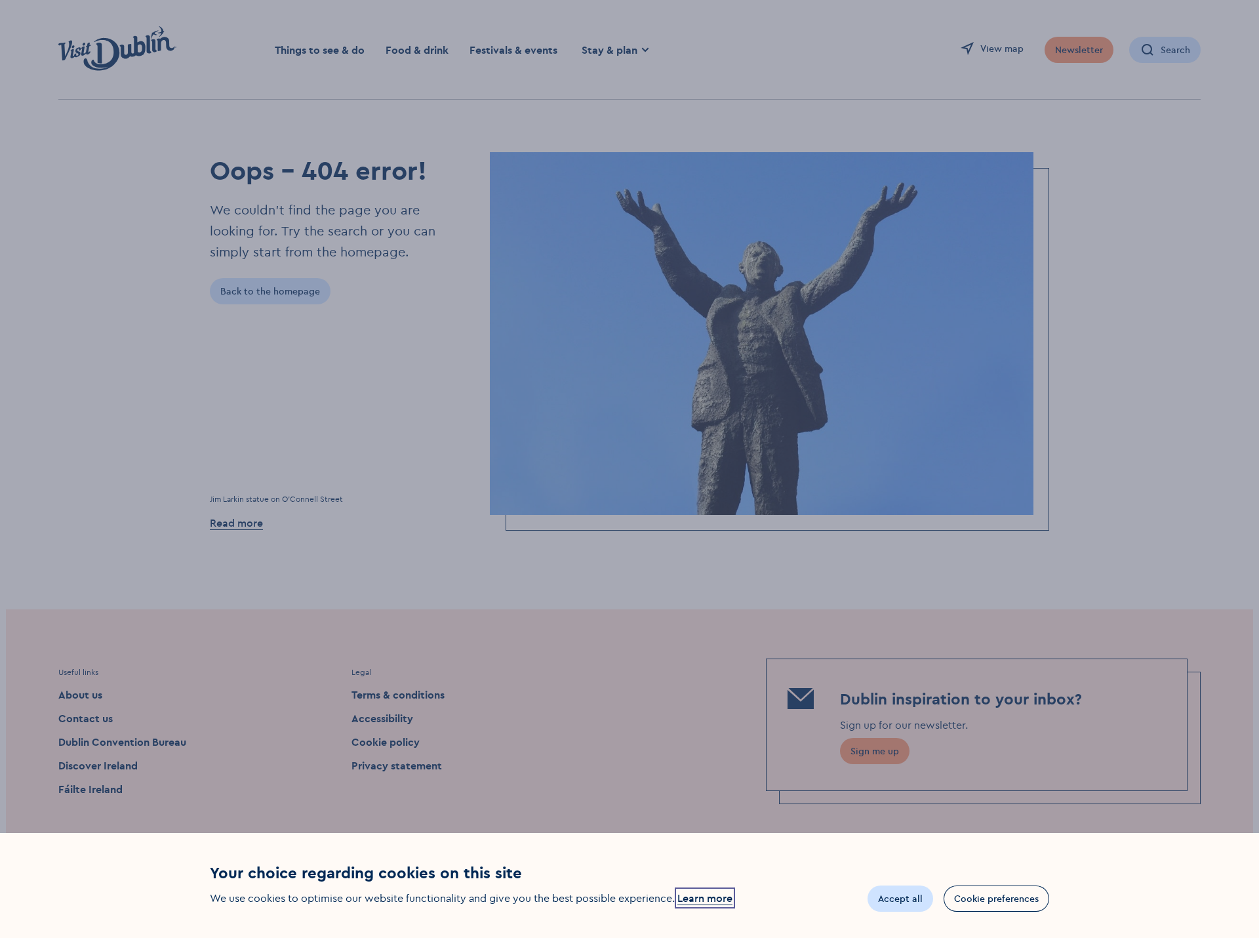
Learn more (704, 898)
